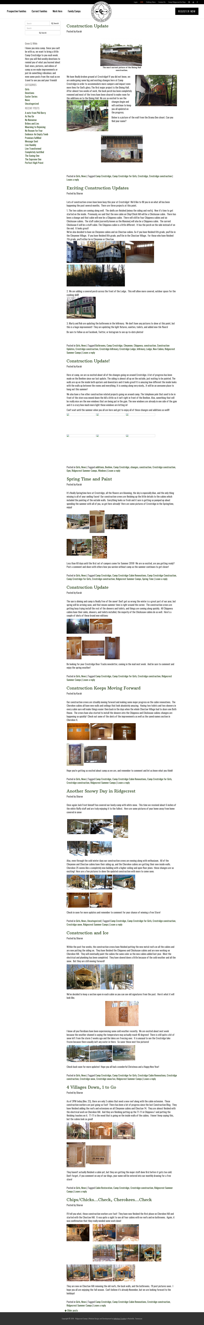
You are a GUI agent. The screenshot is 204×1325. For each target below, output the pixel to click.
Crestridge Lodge (127, 349)
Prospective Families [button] (16, 11)
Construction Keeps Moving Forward (104, 688)
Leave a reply (73, 179)
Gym (69, 470)
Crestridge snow (74, 924)
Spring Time (147, 579)
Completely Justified (34, 152)
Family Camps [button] (74, 11)
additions (99, 467)
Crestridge (143, 176)
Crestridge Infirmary (108, 349)
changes (134, 467)
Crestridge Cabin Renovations (152, 1075)
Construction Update (88, 26)
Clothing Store (151, 2)
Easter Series (31, 96)
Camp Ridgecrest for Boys (177, 2)
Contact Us (162, 2)
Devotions (29, 93)
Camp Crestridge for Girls (124, 176)
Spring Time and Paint (89, 479)
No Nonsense (31, 120)
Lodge (149, 349)
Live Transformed (33, 148)
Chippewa (138, 345)
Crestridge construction (160, 176)
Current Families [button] (39, 11)
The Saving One (32, 155)
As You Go (29, 116)
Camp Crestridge (103, 176)
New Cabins (158, 349)
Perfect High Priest (34, 163)
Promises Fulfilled (33, 138)
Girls (78, 176)
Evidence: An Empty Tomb (36, 134)
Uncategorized (94, 921)
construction (150, 345)
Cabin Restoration (103, 1188)
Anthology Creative (120, 1318)
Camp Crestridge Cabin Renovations (129, 575)
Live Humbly (30, 145)
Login (136, 2)
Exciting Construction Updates (98, 188)
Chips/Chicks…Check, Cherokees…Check (109, 1199)
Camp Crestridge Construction (161, 575)
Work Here (57, 11)
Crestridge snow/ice (105, 1079)
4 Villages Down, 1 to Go (91, 1087)
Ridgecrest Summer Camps (84, 470)
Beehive (108, 467)
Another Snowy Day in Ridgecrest (101, 791)
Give (141, 2)
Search (56, 23)
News (83, 176)
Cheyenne (128, 345)
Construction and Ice (88, 932)
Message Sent (31, 141)
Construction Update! (88, 361)
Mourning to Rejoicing (35, 127)
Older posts (72, 1310)
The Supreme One (33, 159)
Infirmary (141, 349)
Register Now (187, 11)
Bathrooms (100, 345)
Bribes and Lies (32, 123)
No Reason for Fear (34, 130)
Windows (102, 470)
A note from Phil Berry (35, 113)
